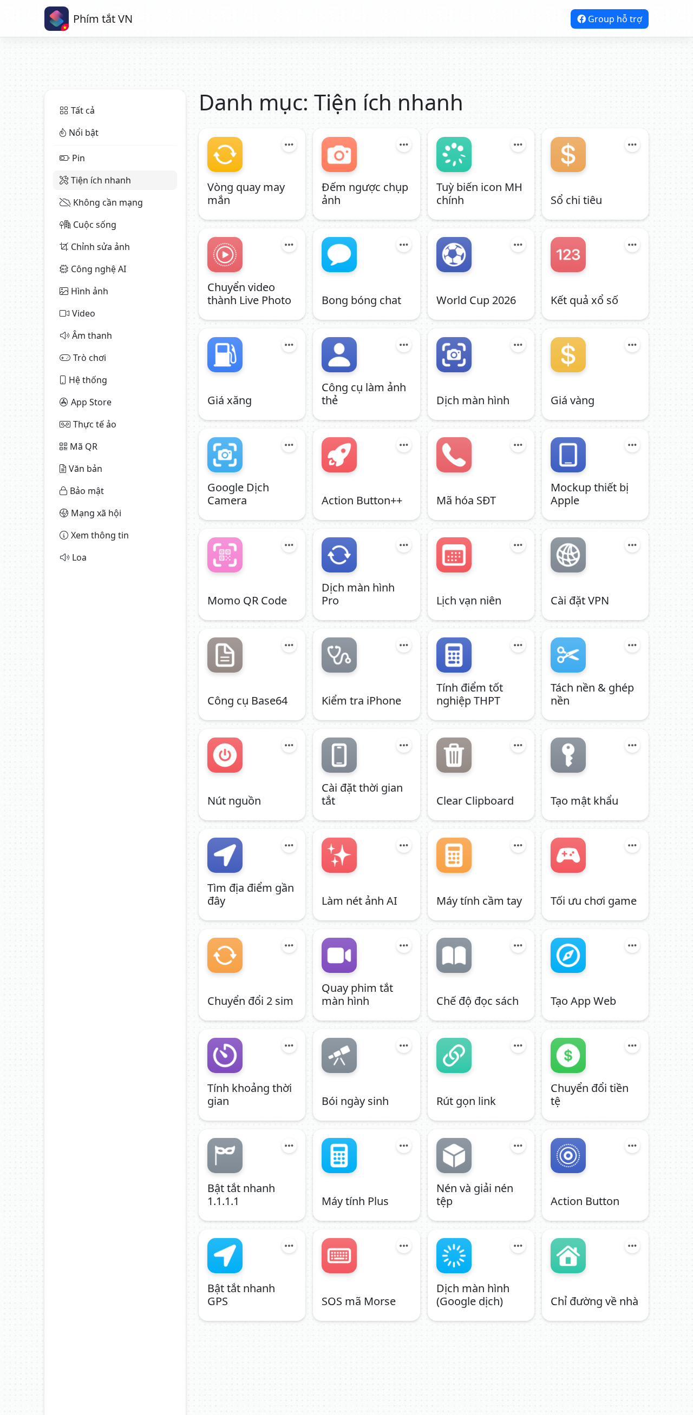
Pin (78, 158)
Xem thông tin (100, 535)
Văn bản (85, 469)
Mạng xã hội (96, 513)
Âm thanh (92, 335)
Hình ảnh (89, 291)
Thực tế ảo (94, 424)
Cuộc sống (94, 225)
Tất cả (83, 110)
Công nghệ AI (98, 269)
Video (83, 313)
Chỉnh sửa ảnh (100, 247)
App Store (91, 402)
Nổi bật (84, 133)
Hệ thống (88, 380)
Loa (79, 557)
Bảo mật (87, 491)
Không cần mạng (108, 202)
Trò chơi (89, 358)
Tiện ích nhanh (101, 180)
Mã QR (83, 446)
